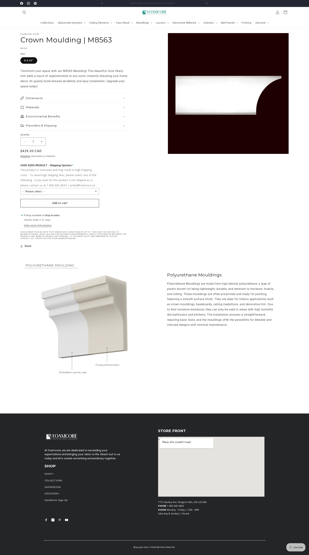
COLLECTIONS (53, 480)
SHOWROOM (53, 487)
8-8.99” (28, 60)
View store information (38, 225)
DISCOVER (51, 493)
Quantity (24, 134)
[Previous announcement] (102, 3)
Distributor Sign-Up (56, 500)
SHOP (48, 473)
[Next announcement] (207, 3)
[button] (24, 12)
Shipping (25, 156)
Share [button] (27, 246)
